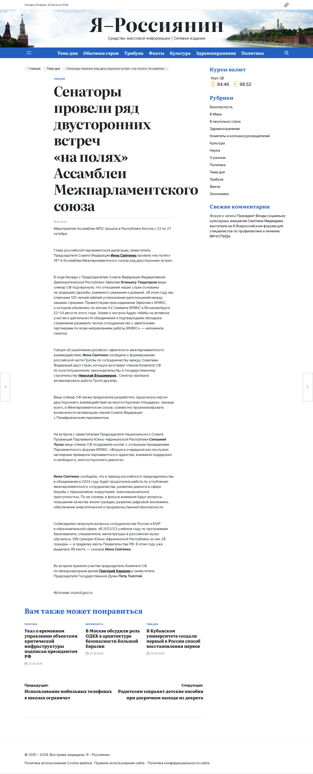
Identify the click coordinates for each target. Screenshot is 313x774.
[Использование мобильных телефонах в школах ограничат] (5, 387)
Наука (215, 150)
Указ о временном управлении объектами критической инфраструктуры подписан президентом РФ (51, 643)
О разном (217, 157)
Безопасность (94, 624)
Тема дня (67, 53)
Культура (180, 53)
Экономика (219, 194)
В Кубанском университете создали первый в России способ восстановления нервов (173, 638)
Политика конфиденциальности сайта (179, 763)
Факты (156, 53)
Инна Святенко (124, 255)
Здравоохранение (216, 53)
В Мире (216, 114)
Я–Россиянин (156, 23)
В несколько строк (225, 121)
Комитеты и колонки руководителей (240, 136)
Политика (252, 53)
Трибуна (134, 53)
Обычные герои (101, 53)
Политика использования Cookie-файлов (58, 763)
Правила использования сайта (119, 763)
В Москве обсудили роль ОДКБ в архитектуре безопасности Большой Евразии (113, 638)
